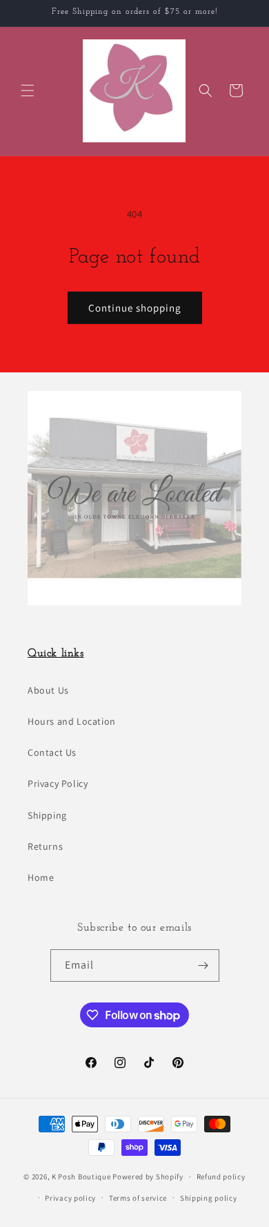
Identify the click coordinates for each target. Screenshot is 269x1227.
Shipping (47, 815)
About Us (48, 690)
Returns (45, 846)
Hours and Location (72, 721)
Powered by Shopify (147, 1176)
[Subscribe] (203, 965)
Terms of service (138, 1198)
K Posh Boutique (81, 1176)
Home (41, 877)
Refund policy (221, 1176)
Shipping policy (208, 1198)
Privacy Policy (58, 783)
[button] (27, 90)
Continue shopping (134, 307)
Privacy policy (70, 1198)
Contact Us (52, 752)
